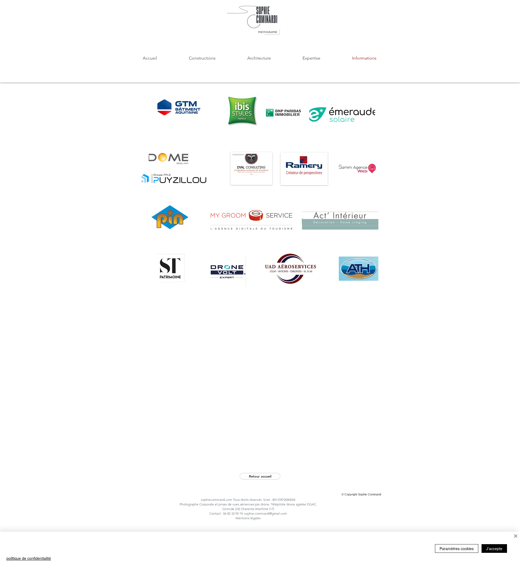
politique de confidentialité (28, 558)
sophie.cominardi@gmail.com (265, 513)
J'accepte (494, 548)
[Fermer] (515, 536)
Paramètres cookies (457, 548)
